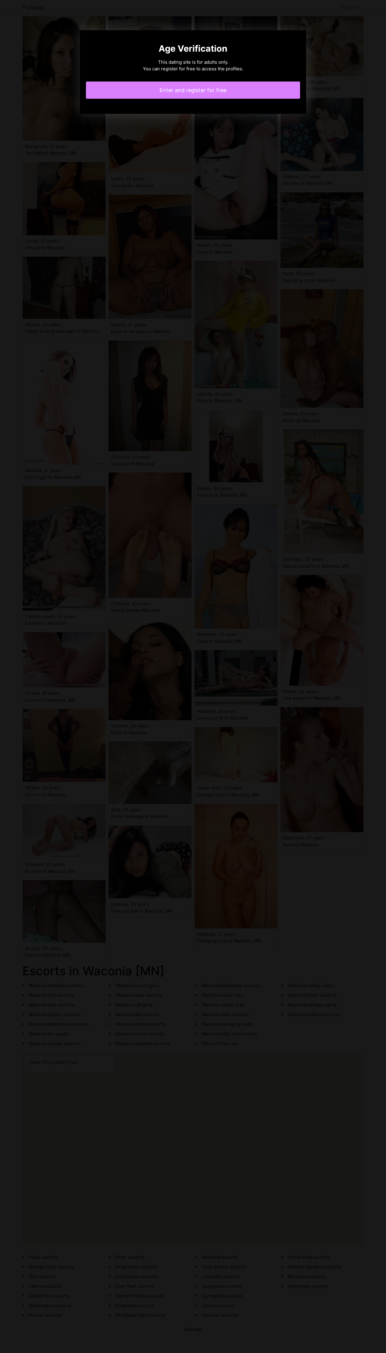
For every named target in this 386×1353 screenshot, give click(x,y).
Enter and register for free (193, 90)
